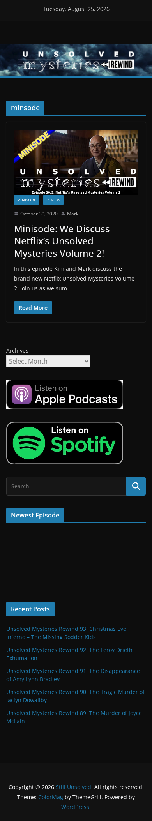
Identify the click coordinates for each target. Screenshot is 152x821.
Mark (72, 213)
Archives (17, 350)
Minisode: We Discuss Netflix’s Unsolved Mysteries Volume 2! (62, 240)
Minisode (26, 200)
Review (53, 200)
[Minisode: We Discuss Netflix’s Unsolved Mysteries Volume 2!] (76, 162)
